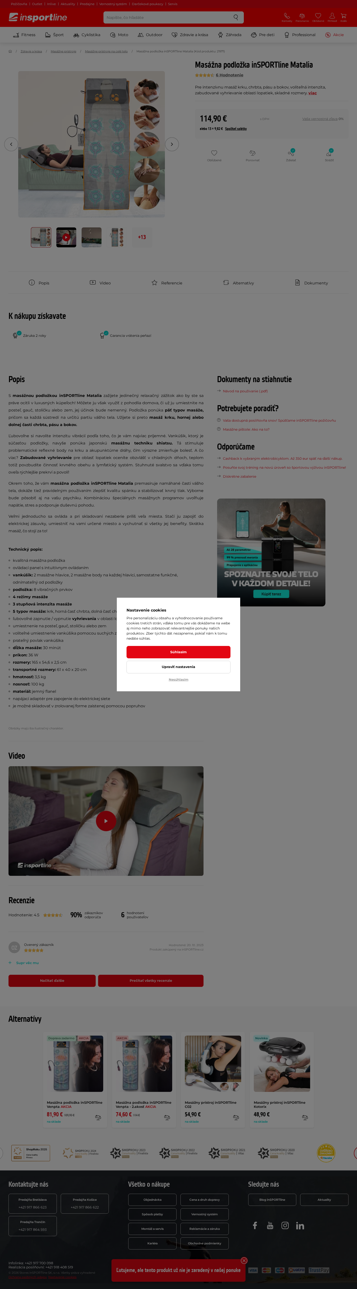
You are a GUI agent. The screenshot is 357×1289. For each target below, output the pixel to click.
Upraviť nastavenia (178, 667)
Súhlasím (178, 652)
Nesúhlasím (178, 679)
